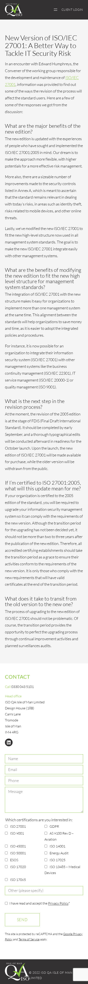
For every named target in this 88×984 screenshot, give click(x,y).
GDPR (54, 826)
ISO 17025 (57, 860)
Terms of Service (29, 939)
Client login (72, 9)
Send (22, 919)
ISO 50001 (18, 853)
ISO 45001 (18, 846)
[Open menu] (55, 9)
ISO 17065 (18, 880)
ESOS (14, 860)
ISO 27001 (18, 826)
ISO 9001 (17, 833)
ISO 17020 (18, 867)
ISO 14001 (57, 846)
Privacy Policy (58, 903)
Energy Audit (59, 853)
